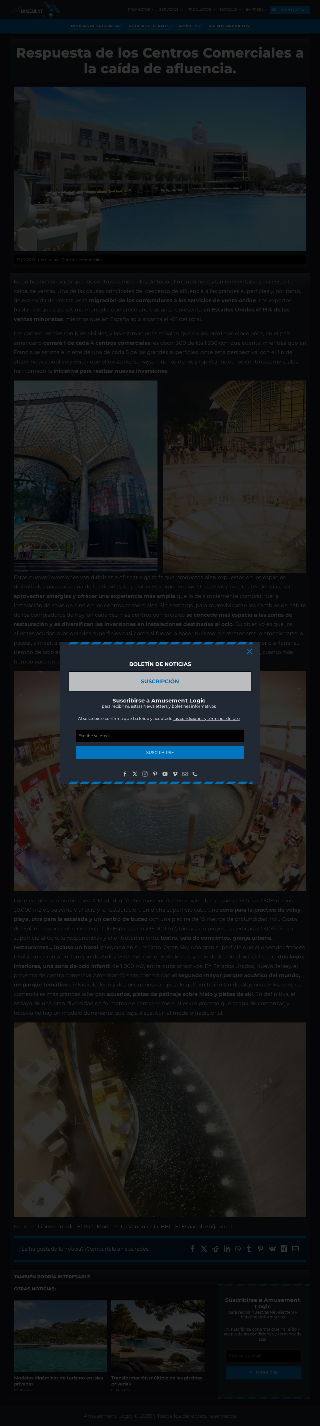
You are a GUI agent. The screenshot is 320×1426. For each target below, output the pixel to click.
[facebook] (125, 774)
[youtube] (165, 774)
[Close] (249, 651)
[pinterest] (155, 774)
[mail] (185, 774)
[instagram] (145, 774)
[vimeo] (175, 774)
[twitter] (135, 774)
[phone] (195, 774)
